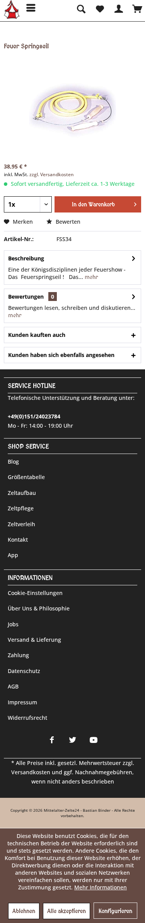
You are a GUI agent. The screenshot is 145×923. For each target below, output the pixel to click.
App (13, 555)
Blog (13, 461)
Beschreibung (26, 258)
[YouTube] (93, 740)
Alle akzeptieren (66, 911)
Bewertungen (26, 296)
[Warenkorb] (137, 7)
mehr (90, 277)
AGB (13, 686)
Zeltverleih (21, 524)
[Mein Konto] (118, 7)
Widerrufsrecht (27, 717)
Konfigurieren (115, 911)
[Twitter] (72, 740)
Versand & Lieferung (34, 639)
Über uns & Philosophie (39, 608)
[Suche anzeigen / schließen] (80, 7)
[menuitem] (28, 7)
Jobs (13, 624)
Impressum (22, 702)
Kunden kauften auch (36, 334)
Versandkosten (30, 772)
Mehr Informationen (100, 887)
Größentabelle (26, 477)
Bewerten (67, 221)
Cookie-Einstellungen (35, 593)
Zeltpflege (21, 508)
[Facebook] (52, 740)
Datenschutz (24, 671)
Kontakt (18, 539)
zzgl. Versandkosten (51, 174)
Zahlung (18, 655)
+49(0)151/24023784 (34, 416)
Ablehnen (23, 911)
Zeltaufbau (22, 492)
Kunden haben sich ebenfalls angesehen (61, 355)
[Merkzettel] (99, 7)
